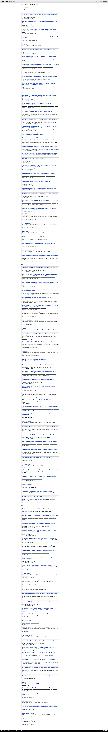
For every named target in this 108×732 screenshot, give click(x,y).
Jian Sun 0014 (31, 72)
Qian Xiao (24, 216)
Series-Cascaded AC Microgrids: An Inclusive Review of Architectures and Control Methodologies (37, 112)
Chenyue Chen (32, 367)
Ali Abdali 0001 (24, 511)
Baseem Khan (48, 59)
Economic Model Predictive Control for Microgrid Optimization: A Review (36, 312)
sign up (26, 724)
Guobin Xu (28, 224)
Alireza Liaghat (24, 154)
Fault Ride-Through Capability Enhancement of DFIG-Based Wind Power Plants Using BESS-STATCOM (40, 77)
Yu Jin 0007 (39, 168)
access (23, 33)
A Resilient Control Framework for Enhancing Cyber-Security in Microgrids (36, 457)
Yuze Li (23, 360)
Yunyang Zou (29, 122)
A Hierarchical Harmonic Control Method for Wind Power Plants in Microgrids (36, 627)
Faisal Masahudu (53, 444)
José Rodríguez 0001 (40, 314)
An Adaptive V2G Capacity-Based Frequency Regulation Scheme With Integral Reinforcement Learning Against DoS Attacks (40, 268)
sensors (23, 309)
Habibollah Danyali (47, 154)
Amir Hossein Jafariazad (26, 321)
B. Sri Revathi (36, 209)
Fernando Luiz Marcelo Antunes (37, 204)
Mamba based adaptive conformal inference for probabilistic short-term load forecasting (39, 208)
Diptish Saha (24, 409)
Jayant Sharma (24, 429)
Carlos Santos (38, 574)
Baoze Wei (31, 278)
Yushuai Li (27, 500)
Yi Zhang (23, 714)
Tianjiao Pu (47, 216)
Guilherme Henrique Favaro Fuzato (38, 291)
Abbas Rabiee (41, 511)
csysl (23, 177)
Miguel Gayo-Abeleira (26, 574)
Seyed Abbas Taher (34, 321)
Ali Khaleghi (24, 621)
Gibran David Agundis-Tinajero (36, 352)
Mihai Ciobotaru (39, 648)
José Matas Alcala (48, 452)
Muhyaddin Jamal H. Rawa (48, 581)
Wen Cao (49, 258)
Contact (5, 730)
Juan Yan (28, 499)
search (14, 1)
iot (22, 577)
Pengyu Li (36, 465)
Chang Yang (24, 232)
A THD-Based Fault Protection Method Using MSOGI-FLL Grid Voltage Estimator (37, 608)
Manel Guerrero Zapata (29, 453)
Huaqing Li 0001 (41, 106)
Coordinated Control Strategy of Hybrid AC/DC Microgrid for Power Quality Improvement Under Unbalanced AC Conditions (40, 231)
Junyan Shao (24, 422)
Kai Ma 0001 (34, 526)
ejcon (23, 376)
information (24, 397)
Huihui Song (27, 367)
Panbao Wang (29, 38)
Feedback (28, 730)
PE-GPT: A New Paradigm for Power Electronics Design (32, 158)
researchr (2, 1)
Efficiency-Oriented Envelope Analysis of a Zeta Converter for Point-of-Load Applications (39, 29)
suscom (23, 61)
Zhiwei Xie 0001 (50, 596)
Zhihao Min (24, 196)
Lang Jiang (24, 149)
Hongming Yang (29, 129)
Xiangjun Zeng (34, 149)
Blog (22, 730)
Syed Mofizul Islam (54, 313)
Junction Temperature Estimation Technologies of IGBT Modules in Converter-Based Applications (38, 682)
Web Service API (17, 730)
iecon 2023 (24, 547)
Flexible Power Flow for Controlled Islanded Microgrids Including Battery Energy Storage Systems (39, 551)
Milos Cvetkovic (39, 689)
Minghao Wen (56, 149)
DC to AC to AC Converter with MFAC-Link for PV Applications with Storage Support (38, 565)
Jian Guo (23, 596)
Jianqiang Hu (24, 45)
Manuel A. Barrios (25, 566)
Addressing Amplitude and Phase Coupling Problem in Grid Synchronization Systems (38, 580)
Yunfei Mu (43, 168)
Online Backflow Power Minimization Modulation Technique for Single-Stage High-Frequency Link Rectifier (40, 37)
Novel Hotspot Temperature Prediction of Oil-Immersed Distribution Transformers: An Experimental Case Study (38, 509)
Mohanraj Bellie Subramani (27, 437)
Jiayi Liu (23, 367)
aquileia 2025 (24, 339)
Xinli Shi (32, 189)
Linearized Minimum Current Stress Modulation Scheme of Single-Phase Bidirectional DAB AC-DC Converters (40, 587)
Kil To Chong (47, 636)
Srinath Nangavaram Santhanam (51, 559)
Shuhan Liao (44, 596)
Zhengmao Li (53, 122)
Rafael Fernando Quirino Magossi (51, 291)
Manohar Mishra (38, 655)
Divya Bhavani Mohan (45, 277)
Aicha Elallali (39, 375)
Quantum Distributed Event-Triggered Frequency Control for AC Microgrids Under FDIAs (39, 188)
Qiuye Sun (37, 499)
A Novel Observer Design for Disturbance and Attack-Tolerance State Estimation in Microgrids (40, 71)
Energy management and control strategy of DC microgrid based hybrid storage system (39, 538)
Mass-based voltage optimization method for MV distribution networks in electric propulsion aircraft (40, 194)
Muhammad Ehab (32, 283)
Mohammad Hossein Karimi (52, 321)
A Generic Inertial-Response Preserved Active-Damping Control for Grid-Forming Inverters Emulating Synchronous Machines (39, 249)
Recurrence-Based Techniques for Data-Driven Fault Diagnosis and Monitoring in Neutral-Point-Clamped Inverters (40, 201)
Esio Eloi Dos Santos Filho (46, 203)
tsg (22, 73)
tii (22, 18)
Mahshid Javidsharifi (25, 142)
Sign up (106, 1)
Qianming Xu (31, 360)
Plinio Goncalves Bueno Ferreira (28, 30)
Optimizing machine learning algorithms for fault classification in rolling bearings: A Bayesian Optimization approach (40, 237)
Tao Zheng (29, 232)
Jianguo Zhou (32, 714)
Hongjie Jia (35, 168)
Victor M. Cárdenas (38, 566)
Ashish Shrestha (51, 670)
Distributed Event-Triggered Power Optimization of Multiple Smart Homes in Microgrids (38, 613)
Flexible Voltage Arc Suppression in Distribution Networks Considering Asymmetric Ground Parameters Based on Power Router (39, 147)
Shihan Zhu (27, 636)
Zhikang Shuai (36, 360)
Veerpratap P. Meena (26, 382)
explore (6, 1)
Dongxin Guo (24, 38)
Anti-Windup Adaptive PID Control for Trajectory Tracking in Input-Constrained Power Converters (38, 174)
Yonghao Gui (33, 689)
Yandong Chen (34, 596)
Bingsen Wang (38, 283)
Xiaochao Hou (34, 643)
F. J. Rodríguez (33, 574)
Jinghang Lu (24, 643)
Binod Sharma (24, 670)
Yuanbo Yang (39, 38)
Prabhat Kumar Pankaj (32, 670)
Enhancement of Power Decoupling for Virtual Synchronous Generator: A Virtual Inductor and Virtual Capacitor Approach (40, 634)
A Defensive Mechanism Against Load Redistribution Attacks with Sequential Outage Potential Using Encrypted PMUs (40, 620)
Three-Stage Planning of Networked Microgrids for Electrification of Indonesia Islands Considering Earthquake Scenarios (38, 334)
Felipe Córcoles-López (51, 114)
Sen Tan (23, 72)
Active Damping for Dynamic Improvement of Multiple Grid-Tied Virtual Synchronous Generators (40, 469)
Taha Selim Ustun (46, 67)
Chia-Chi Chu (40, 437)
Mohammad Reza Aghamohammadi (45, 621)
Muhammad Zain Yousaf (26, 239)
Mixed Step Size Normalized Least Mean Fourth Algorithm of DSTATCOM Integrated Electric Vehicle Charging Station (39, 558)
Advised (26, 7)
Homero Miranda (46, 566)
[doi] (34, 18)
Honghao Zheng (36, 518)
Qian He (32, 422)
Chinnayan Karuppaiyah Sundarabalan (35, 429)
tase (23, 527)
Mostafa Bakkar (43, 308)
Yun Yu (31, 135)
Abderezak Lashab (25, 278)
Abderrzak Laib (24, 344)
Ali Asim (33, 79)
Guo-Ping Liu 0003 (27, 479)
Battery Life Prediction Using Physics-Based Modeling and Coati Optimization (37, 399)
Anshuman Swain (31, 209)
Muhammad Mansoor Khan (42, 114)
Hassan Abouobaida (32, 182)
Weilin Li (39, 196)
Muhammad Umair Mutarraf (51, 344)
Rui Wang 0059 (45, 714)
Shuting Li (24, 352)
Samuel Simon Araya (29, 702)
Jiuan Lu (28, 45)
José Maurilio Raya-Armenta (41, 662)
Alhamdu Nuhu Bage (46, 444)
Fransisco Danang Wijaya (47, 336)
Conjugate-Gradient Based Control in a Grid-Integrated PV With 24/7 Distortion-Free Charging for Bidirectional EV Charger (40, 427)
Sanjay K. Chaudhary (46, 352)
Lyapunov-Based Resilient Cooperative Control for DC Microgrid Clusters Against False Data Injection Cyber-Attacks (40, 450)
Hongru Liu (30, 526)
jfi (22, 185)
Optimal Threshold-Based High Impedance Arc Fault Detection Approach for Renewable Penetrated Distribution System (39, 653)
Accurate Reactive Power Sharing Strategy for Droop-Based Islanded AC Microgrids (38, 647)
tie (22, 40)
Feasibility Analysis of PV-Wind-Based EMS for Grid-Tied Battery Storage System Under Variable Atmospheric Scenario (40, 65)
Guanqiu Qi (35, 106)
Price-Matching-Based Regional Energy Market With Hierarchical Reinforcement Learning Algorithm (39, 497)
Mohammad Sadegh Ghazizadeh (32, 621)
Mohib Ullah (24, 79)
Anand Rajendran (52, 277)
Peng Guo (27, 360)
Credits (9, 730)
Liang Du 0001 (35, 129)
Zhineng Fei (24, 122)
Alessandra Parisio (39, 313)
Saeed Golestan (25, 581)
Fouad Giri (27, 375)
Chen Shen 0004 (53, 168)
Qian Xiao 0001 (29, 168)
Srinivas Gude (34, 437)
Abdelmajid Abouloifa (49, 182)
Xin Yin (38, 149)
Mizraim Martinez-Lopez (26, 176)
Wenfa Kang (32, 244)
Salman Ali (24, 114)
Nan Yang (24, 224)
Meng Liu (44, 367)
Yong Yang (34, 313)
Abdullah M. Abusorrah (39, 581)
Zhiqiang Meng (28, 596)
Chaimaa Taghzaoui (33, 375)
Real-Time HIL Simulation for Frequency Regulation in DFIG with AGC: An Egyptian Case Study (40, 545)
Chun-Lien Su (42, 344)
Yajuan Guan (29, 79)
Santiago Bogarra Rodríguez (31, 114)
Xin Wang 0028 (30, 106)
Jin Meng (23, 189)
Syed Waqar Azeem (25, 283)
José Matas (35, 135)
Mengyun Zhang (44, 258)
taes (23, 410)
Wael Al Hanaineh (25, 308)
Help (12, 730)
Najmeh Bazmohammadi (40, 394)
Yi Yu (23, 479)
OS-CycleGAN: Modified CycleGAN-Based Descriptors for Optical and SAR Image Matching (39, 153)
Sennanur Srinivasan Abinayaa (27, 277)
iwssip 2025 (24, 143)
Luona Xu (46, 471)
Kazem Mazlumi (36, 511)
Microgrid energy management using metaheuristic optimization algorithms (36, 675)
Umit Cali (51, 67)
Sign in (104, 1)
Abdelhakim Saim (45, 670)
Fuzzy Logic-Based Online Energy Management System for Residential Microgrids (37, 687)
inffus (23, 709)
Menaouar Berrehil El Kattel (37, 203)
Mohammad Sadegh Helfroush (33, 154)
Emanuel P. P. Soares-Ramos (43, 539)
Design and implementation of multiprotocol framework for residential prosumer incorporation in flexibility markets (40, 573)
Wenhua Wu (39, 596)
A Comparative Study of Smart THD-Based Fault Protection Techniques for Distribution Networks (38, 602)
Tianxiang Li (28, 216)
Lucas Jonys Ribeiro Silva (26, 301)
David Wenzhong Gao (49, 499)
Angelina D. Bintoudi (50, 662)
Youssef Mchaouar (25, 182)
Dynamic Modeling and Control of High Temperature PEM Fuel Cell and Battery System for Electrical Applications (39, 700)
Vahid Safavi (24, 394)
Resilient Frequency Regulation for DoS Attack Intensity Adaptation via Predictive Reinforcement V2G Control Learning (37, 104)
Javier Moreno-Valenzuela (50, 176)
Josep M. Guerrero (36, 17)
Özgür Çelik (38, 546)
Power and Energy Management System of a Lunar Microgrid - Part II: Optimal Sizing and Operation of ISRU (39, 414)
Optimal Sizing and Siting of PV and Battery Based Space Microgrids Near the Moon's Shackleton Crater (38, 660)
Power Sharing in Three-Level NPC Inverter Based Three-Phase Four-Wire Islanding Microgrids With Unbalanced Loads (40, 668)
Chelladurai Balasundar (46, 429)
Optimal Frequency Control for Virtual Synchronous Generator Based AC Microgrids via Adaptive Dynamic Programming (39, 712)
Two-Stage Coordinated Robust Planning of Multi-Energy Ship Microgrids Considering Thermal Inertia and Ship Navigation (40, 222)
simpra (23, 542)
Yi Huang (33, 479)
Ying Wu (43, 574)
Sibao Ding (35, 38)
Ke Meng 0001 (48, 129)
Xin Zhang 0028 (30, 17)
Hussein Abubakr (25, 546)
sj (22, 656)
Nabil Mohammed (25, 648)
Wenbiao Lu (24, 168)
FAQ (24, 730)
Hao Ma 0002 (29, 161)
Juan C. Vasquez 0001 (39, 72)
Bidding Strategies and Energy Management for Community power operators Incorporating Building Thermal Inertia (39, 420)
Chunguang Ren (35, 589)
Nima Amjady (48, 313)
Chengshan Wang (29, 534)
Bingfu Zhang (29, 643)
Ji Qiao (43, 216)
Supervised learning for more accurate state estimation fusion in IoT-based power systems (39, 706)
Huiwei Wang (52, 106)
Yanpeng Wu (47, 574)
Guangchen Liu (39, 444)
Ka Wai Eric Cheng (25, 314)
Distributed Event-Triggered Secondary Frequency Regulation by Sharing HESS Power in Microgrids (39, 328)
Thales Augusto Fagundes (38, 30)
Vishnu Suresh (24, 209)
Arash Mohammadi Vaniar (31, 394)
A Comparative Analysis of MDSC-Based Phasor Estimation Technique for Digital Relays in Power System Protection (39, 435)
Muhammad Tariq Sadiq (42, 239)
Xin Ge (23, 135)
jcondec (23, 721)
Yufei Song (33, 232)
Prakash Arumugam (36, 277)
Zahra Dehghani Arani (42, 321)
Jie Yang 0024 (24, 526)
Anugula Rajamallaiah (41, 59)
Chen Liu (32, 196)
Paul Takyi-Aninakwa (37, 258)
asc (22, 678)
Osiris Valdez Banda (39, 122)
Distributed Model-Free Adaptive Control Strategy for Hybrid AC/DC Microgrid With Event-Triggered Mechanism (39, 464)
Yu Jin (40, 216)
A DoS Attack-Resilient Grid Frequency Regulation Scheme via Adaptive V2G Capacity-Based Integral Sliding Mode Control (40, 516)
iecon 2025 (24, 197)
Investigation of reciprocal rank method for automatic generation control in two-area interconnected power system (38, 380)
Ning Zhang (24, 499)
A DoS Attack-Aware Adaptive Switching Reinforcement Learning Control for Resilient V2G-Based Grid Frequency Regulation (39, 22)
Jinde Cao (39, 45)
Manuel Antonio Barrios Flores (27, 293)
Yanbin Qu (49, 367)
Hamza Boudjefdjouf (38, 345)
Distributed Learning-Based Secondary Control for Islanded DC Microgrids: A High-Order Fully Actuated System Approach (40, 484)
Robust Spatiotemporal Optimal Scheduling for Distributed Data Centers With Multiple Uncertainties (38, 43)
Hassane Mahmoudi (52, 539)
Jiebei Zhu (47, 168)
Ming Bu (32, 465)
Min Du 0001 (24, 17)
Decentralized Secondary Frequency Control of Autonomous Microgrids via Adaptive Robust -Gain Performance (40, 365)
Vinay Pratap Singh (33, 382)
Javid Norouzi (41, 154)
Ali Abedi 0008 (30, 511)
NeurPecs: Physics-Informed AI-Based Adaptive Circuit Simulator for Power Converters (38, 49)
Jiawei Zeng (24, 258)
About (2, 730)
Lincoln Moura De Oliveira (26, 203)
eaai (23, 240)
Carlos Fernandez (55, 258)
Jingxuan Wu (37, 244)
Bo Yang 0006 (39, 526)
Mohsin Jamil (29, 541)
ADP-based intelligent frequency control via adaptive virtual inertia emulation (37, 718)
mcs (23, 383)
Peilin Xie (27, 72)
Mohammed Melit (37, 344)
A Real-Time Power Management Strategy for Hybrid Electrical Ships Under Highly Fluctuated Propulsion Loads (40, 694)
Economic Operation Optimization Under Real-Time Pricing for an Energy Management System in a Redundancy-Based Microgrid (40, 290)
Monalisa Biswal (32, 655)
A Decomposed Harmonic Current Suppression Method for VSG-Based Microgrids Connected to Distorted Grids (40, 350)
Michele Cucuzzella (34, 176)
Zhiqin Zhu (37, 270)
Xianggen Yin (28, 149)
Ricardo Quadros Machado (54, 293)
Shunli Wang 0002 (30, 258)
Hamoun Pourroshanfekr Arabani (35, 142)
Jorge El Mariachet (36, 609)
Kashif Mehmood (52, 283)
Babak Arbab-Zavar (38, 329)
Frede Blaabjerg (52, 216)
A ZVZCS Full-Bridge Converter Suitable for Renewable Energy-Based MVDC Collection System (40, 282)
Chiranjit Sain (53, 59)
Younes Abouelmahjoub (41, 182)
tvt (22, 26)
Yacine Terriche (30, 344)
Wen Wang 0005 (43, 149)
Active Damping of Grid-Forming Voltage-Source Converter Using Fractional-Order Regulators (40, 243)
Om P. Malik (51, 655)
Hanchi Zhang (37, 422)
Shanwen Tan (30, 518)
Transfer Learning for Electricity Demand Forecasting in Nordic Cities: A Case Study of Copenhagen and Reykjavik (38, 140)
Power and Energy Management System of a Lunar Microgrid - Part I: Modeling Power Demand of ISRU (40, 407)
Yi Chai (33, 270)
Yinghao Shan (28, 313)
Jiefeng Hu (37, 232)
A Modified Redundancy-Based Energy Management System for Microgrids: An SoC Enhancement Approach (38, 298)
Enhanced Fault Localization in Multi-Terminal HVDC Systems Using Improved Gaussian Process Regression (39, 387)
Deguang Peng (49, 518)
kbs (22, 211)
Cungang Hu (32, 499)
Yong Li (44, 313)
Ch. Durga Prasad (25, 655)
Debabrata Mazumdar (26, 59)
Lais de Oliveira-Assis (33, 539)
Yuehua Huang (55, 224)
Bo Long (23, 636)
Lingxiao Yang (42, 499)
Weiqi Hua (34, 122)
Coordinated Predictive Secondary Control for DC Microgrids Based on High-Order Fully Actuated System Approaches (39, 477)
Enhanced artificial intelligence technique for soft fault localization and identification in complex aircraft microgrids (39, 342)
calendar (10, 1)
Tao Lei (36, 196)
